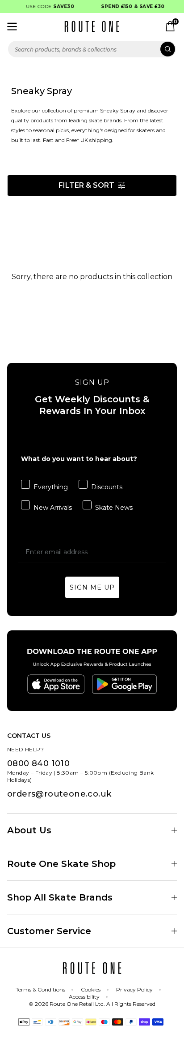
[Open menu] (12, 26)
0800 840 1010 (38, 763)
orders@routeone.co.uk (59, 793)
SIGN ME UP (92, 587)
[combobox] (92, 49)
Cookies (90, 989)
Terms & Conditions (40, 989)
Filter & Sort (86, 185)
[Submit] (167, 49)
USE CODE (48, 6)
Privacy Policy (134, 989)
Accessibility (84, 996)
